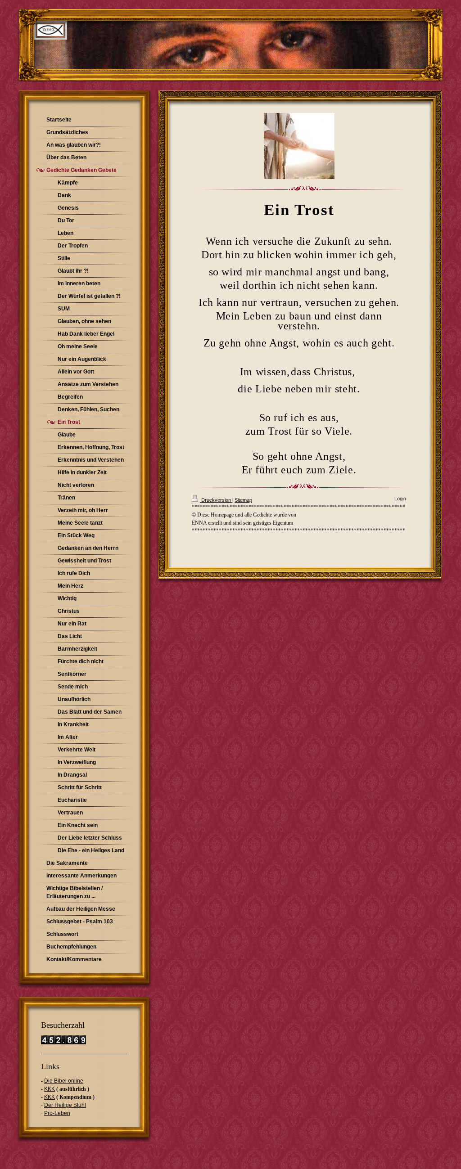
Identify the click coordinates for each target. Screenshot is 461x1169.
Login (400, 498)
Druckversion (216, 500)
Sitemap (243, 500)
